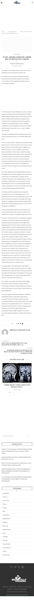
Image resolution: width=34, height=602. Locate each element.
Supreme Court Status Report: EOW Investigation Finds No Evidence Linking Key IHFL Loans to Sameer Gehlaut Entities (17, 451)
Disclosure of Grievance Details (17, 595)
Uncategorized (12, 31)
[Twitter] (15, 567)
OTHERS (5, 537)
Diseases (5, 497)
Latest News (6, 515)
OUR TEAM (20, 587)
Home (3, 31)
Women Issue (6, 555)
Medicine (5, 522)
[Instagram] (19, 567)
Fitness (5, 504)
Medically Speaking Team (17, 63)
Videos (4, 551)
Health (5, 508)
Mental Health (7, 529)
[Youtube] (22, 567)
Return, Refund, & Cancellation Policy (17, 591)
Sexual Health (6, 544)
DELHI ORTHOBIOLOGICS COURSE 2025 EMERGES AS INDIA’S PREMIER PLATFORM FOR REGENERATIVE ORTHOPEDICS (16, 471)
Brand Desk (6, 493)
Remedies (5, 540)
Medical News (6, 518)
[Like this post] (14, 324)
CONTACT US (12, 587)
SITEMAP (10, 589)
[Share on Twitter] (18, 324)
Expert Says (6, 500)
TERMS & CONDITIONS (20, 589)
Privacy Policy (28, 587)
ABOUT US (5, 587)
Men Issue (5, 526)
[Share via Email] (22, 324)
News (4, 533)
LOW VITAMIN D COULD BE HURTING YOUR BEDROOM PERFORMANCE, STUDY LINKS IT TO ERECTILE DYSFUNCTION (16, 479)
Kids (4, 511)
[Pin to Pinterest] (20, 324)
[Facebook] (11, 567)
